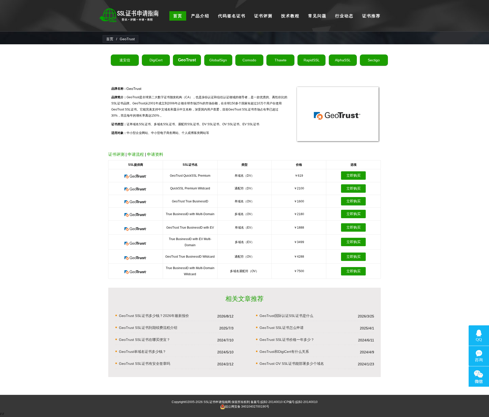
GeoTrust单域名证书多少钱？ (142, 352)
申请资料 (155, 154)
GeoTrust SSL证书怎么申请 (282, 328)
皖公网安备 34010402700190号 (247, 406)
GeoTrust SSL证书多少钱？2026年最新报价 (154, 316)
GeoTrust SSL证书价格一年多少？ (287, 340)
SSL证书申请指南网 (217, 402)
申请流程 (136, 154)
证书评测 (116, 154)
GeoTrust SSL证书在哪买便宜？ (144, 340)
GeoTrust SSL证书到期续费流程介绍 (148, 328)
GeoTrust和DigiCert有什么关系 (284, 352)
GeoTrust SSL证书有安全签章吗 (144, 364)
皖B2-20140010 (272, 402)
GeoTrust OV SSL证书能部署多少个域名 (292, 364)
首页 (109, 39)
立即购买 (353, 175)
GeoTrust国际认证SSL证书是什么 (286, 316)
